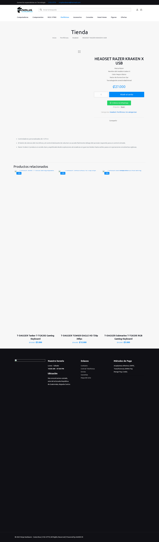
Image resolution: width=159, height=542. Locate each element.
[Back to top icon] (142, 537)
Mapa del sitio (86, 378)
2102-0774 (52, 2)
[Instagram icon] (141, 2)
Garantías (84, 375)
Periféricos (64, 38)
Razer (123, 107)
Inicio (54, 38)
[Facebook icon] (139, 2)
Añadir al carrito (126, 94)
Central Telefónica (88, 369)
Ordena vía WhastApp (120, 103)
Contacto (84, 366)
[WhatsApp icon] (136, 2)
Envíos (83, 372)
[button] (119, 103)
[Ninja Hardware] (25, 10)
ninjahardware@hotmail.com (69, 2)
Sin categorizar (131, 112)
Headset (75, 38)
